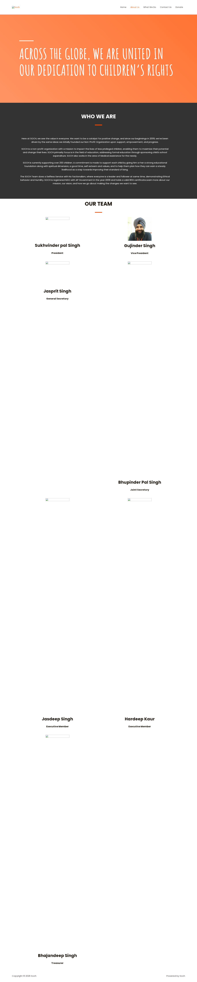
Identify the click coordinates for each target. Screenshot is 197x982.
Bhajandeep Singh (57, 955)
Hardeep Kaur (140, 719)
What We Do (149, 7)
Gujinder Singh (139, 246)
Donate (179, 7)
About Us (134, 7)
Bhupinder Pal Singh (139, 482)
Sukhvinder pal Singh (57, 245)
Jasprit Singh (57, 291)
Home (123, 7)
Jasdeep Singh (57, 719)
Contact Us (165, 7)
